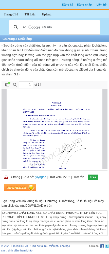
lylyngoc (40, 177)
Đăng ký (67, 4)
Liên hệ (101, 4)
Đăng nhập (84, 4)
